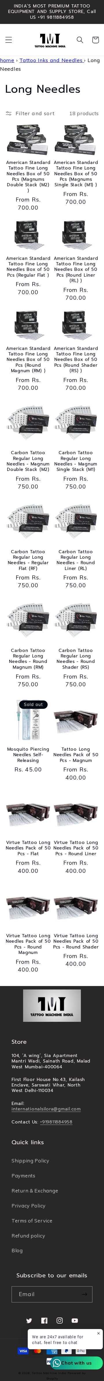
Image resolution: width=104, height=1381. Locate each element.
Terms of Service (32, 1221)
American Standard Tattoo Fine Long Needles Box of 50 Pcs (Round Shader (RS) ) (76, 360)
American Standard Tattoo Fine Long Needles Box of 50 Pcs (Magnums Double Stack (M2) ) (28, 176)
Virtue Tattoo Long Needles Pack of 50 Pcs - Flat (28, 848)
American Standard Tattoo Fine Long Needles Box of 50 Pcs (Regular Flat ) (28, 267)
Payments (24, 1176)
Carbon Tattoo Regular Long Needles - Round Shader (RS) (76, 659)
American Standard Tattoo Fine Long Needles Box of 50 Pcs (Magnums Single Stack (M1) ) (76, 174)
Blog (17, 1250)
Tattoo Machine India (49, 1373)
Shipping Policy (30, 1161)
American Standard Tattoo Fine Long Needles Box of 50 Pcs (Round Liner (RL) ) (76, 270)
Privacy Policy (29, 1206)
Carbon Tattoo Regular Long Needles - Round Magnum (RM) (28, 659)
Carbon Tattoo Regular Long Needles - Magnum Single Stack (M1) (75, 461)
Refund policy (28, 1236)
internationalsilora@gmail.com (46, 1109)
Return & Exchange (35, 1191)
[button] (8, 40)
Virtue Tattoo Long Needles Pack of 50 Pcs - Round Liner (76, 848)
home (7, 60)
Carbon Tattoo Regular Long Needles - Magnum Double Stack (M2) (28, 461)
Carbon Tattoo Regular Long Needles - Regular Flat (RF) (28, 560)
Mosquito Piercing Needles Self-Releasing (28, 755)
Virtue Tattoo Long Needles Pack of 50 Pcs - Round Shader (76, 941)
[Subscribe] (84, 1294)
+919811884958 (56, 1122)
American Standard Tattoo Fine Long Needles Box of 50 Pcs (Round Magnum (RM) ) (28, 360)
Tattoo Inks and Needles (51, 60)
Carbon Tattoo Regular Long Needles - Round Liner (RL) (76, 560)
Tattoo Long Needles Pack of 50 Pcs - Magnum (76, 755)
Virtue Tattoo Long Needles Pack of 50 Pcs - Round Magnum (28, 944)
